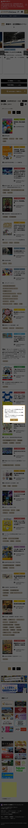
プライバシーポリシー (13, 412)
